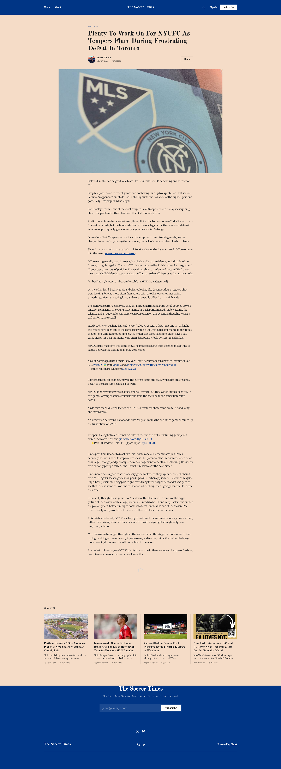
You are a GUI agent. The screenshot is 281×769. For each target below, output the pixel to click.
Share (187, 59)
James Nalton (104, 58)
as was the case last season (120, 253)
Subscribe (228, 7)
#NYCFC (98, 364)
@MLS (117, 364)
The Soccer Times (140, 7)
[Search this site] (203, 7)
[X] (137, 731)
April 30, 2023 (149, 443)
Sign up (140, 744)
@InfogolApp (133, 364)
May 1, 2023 (129, 368)
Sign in (213, 7)
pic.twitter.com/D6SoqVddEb (159, 364)
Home (47, 7)
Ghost (234, 744)
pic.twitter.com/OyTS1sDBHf (135, 439)
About (57, 7)
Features (93, 26)
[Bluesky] (143, 731)
